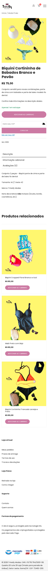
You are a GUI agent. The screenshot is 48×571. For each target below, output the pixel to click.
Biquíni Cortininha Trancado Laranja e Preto (21, 410)
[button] (43, 22)
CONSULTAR (24, 130)
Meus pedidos (8, 449)
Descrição (8, 154)
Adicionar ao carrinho (24, 114)
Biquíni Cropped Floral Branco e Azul (21, 277)
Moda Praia (13, 13)
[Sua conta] (33, 5)
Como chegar (8, 485)
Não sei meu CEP (8, 135)
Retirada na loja (8, 480)
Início (4, 13)
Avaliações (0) (10, 165)
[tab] (24, 154)
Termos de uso (8, 458)
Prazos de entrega (10, 454)
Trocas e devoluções (11, 462)
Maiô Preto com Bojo (14, 343)
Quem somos (7, 507)
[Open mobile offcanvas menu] (44, 5)
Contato (5, 503)
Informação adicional (13, 160)
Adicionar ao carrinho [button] (17, 288)
